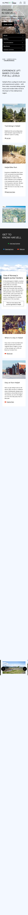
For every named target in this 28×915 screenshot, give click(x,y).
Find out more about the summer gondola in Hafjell (13, 303)
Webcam (22, 249)
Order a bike (8, 24)
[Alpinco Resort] (6, 2)
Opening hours (9, 249)
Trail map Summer (15, 243)
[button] (3, 669)
